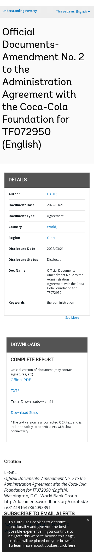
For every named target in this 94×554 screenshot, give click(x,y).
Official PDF (21, 379)
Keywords (17, 302)
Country (15, 227)
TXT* (15, 390)
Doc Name (17, 270)
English (81, 11)
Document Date (22, 205)
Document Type (22, 216)
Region (14, 238)
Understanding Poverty (20, 11)
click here (67, 545)
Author (14, 194)
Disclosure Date (22, 248)
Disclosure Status (23, 259)
